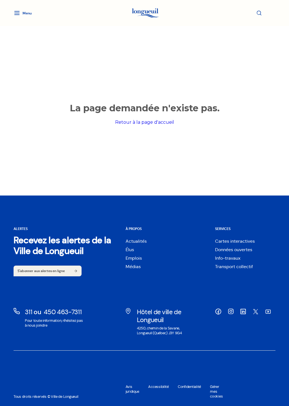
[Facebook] (218, 311)
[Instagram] (230, 311)
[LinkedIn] (243, 311)
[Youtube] (268, 311)
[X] (255, 311)
